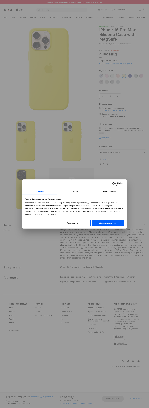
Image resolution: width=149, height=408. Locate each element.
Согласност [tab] (40, 191)
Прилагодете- (73, 223)
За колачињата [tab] (109, 191)
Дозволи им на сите (107, 223)
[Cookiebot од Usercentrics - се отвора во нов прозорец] (114, 184)
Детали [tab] (74, 191)
